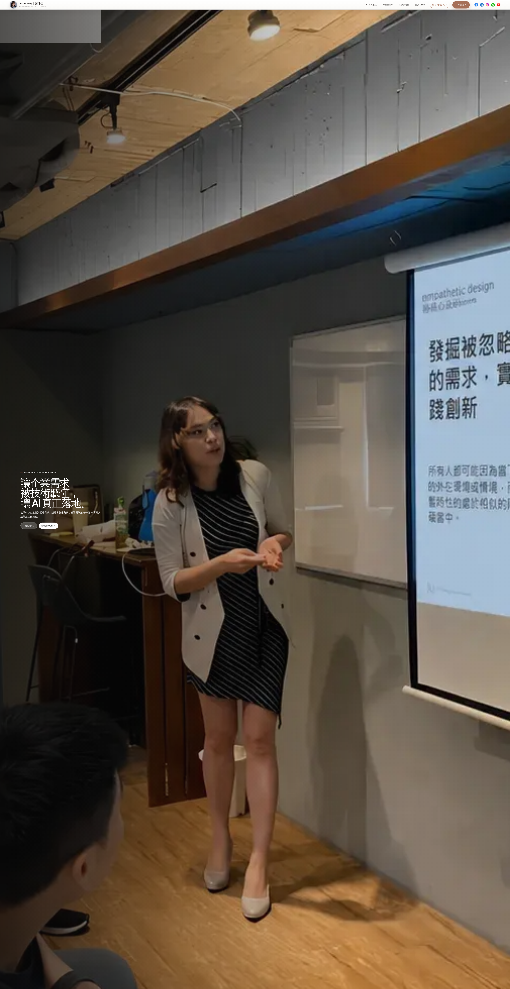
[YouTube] (498, 5)
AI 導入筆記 (371, 5)
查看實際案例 (47, 525)
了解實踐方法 (28, 525)
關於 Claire (420, 5)
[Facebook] (476, 5)
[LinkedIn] (482, 5)
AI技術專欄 (404, 5)
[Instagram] (487, 5)
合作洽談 (459, 5)
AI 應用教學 (388, 5)
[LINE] (493, 5)
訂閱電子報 (440, 5)
